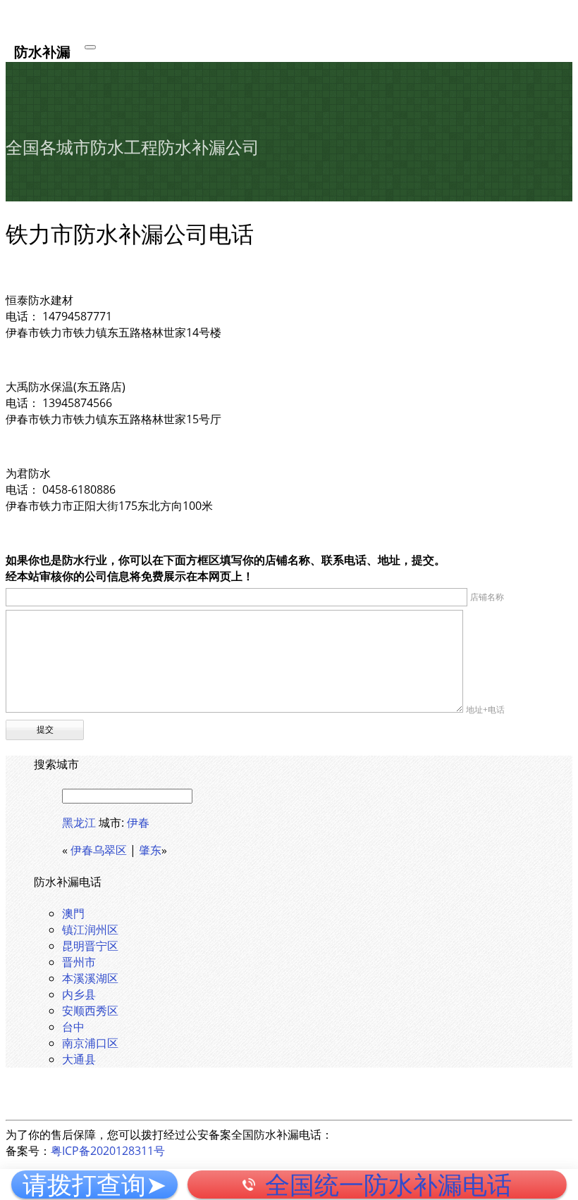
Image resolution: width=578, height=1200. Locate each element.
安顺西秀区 (90, 1010)
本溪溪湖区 (90, 978)
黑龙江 (79, 822)
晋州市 (79, 962)
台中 (73, 1027)
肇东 (150, 850)
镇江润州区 (90, 929)
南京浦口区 (90, 1043)
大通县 (79, 1059)
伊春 (138, 822)
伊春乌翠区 (98, 850)
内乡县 (79, 994)
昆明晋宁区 (90, 946)
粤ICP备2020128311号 (108, 1150)
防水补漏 (42, 51)
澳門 (73, 913)
